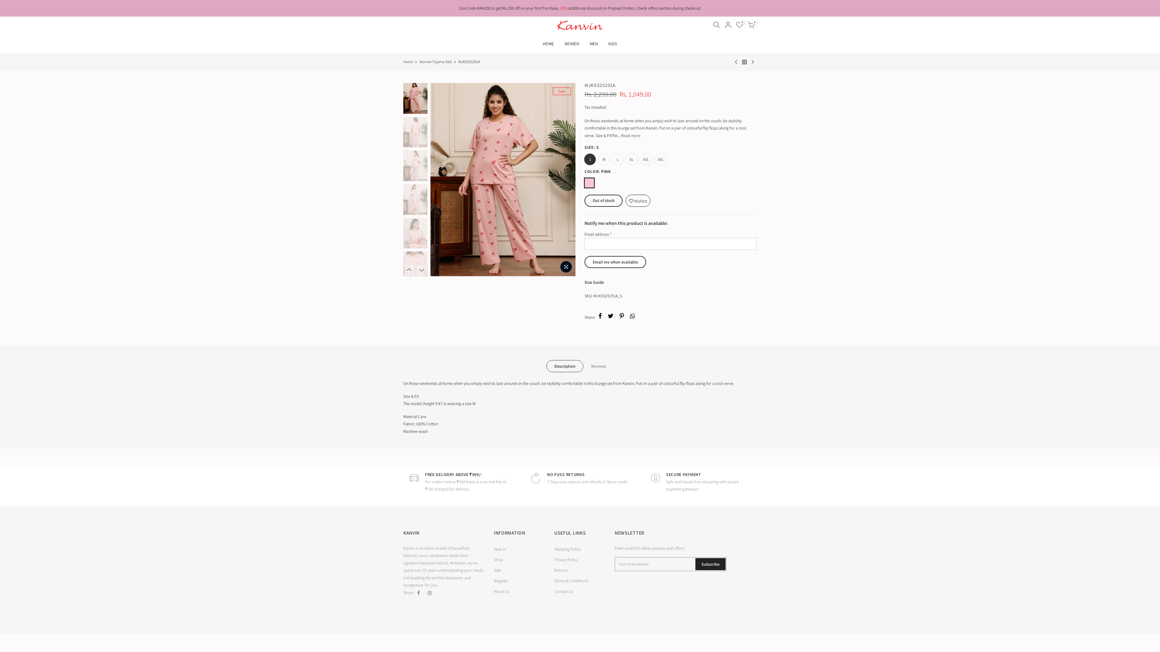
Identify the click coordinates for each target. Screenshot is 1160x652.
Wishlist (638, 199)
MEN (594, 43)
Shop (498, 559)
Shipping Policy (567, 549)
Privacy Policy (566, 559)
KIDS (612, 43)
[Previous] (441, 179)
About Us (502, 591)
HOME (548, 43)
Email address (598, 234)
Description (564, 366)
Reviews (598, 366)
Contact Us (563, 591)
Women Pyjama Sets (435, 61)
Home (408, 61)
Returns (561, 570)
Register (501, 580)
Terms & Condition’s (571, 580)
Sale (497, 570)
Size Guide (594, 282)
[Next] (565, 179)
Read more (630, 135)
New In (500, 549)
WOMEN (572, 43)
